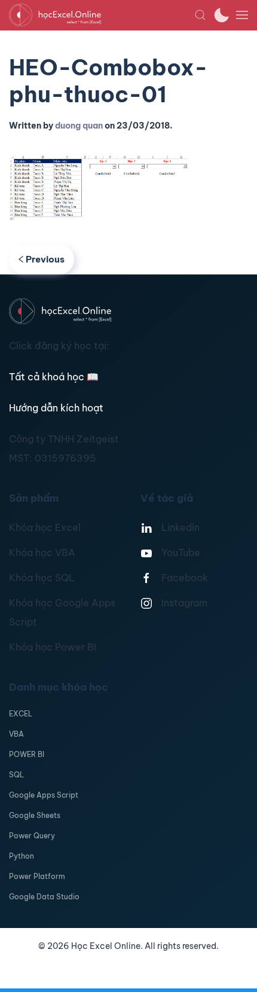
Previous (45, 259)
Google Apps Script (43, 794)
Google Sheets (34, 815)
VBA (16, 733)
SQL (16, 774)
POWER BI (26, 754)
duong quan (79, 125)
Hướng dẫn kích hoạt (56, 408)
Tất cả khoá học (54, 377)
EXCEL (20, 713)
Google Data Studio (44, 896)
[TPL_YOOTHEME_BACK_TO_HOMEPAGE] (101, 15)
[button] (200, 15)
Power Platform (37, 876)
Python (21, 855)
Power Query (32, 835)
